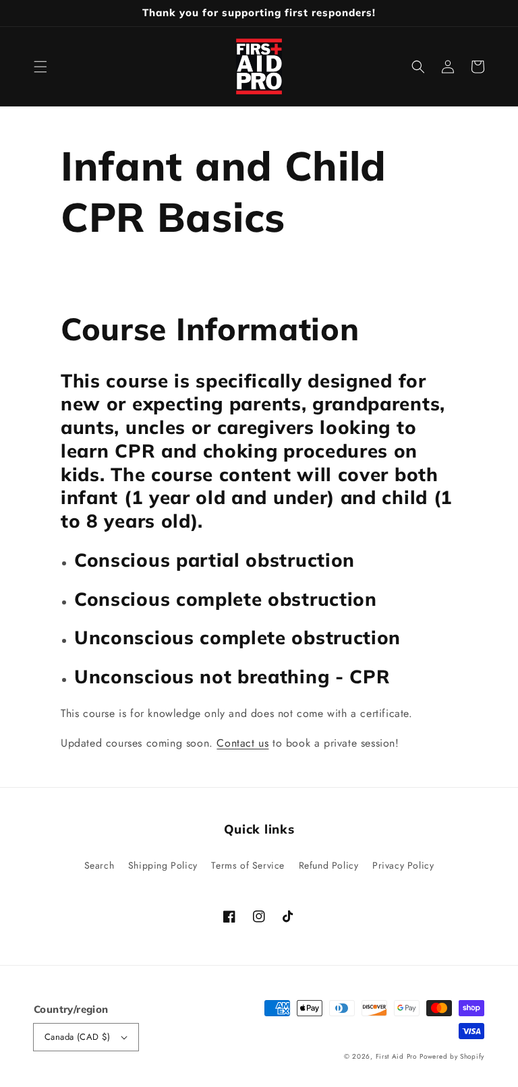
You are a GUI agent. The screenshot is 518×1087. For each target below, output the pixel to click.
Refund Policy (329, 865)
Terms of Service (248, 865)
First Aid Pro (396, 1056)
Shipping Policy (163, 865)
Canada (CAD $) (78, 1036)
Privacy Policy (403, 865)
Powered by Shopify (452, 1056)
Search (99, 865)
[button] (40, 67)
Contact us (242, 743)
